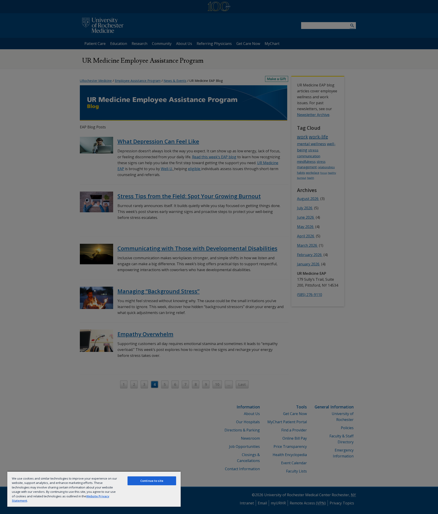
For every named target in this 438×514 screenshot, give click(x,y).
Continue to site (151, 481)
